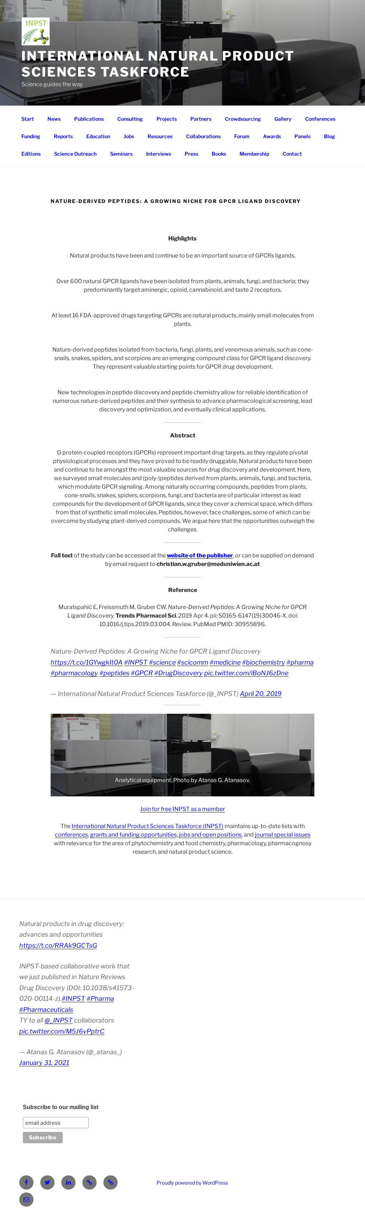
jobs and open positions (210, 834)
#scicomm (192, 662)
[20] (238, 790)
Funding (30, 136)
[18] (223, 790)
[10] (163, 790)
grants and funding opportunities (133, 834)
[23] (261, 790)
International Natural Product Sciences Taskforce (158, 64)
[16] (208, 790)
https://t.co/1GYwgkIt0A (87, 662)
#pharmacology (74, 673)
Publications (89, 119)
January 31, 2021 (44, 1062)
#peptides (114, 673)
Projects (166, 119)
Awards (272, 136)
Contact (292, 154)
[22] (253, 790)
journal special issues (282, 834)
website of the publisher (200, 555)
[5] (126, 790)
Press (191, 154)
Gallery (283, 119)
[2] (104, 790)
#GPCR (142, 673)
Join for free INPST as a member (182, 809)
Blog (329, 136)
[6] (134, 790)
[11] (171, 790)
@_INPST (59, 1020)
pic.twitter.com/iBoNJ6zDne (246, 673)
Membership (254, 154)
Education (98, 136)
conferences (71, 834)
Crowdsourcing (243, 119)
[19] (231, 790)
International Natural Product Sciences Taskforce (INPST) (147, 826)
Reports (63, 136)
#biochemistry (263, 662)
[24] (268, 790)
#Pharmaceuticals (46, 1009)
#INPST (136, 662)
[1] (96, 790)
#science (162, 662)
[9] (156, 790)
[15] (201, 790)
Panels (302, 136)
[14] (193, 790)
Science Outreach (75, 154)
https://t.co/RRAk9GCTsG (58, 945)
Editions (31, 154)
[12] (178, 790)
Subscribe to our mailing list (60, 1107)
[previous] (60, 755)
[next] (305, 755)
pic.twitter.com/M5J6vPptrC (61, 1031)
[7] (141, 790)
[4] (119, 790)
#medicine (225, 662)
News (54, 119)
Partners (200, 119)
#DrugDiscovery (178, 673)
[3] (111, 790)
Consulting (130, 119)
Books (219, 154)
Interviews (158, 154)
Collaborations (203, 136)
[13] (186, 790)
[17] (216, 790)
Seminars (121, 154)
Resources (160, 136)
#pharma (300, 662)
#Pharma (100, 998)
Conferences (320, 119)
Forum (242, 136)
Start (27, 119)
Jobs (129, 136)
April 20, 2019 (261, 693)
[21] (246, 790)
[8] (148, 790)
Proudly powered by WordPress (192, 1183)
